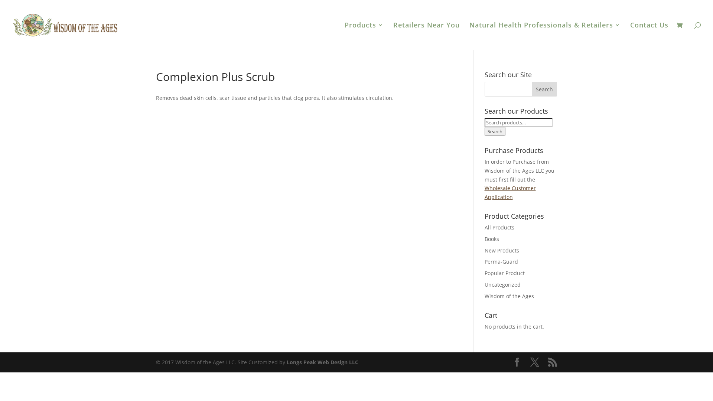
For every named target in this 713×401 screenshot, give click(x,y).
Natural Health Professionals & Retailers (541, 25)
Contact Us (649, 25)
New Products (502, 250)
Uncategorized (503, 284)
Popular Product (505, 273)
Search (495, 131)
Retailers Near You (426, 25)
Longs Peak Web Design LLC (322, 362)
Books (492, 238)
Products (360, 25)
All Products (499, 227)
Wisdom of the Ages (509, 296)
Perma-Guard (501, 261)
